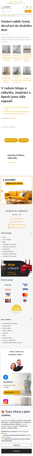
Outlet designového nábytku (10, 323)
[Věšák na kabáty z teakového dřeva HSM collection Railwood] (27, 49)
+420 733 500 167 (18, 2)
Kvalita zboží (6, 249)
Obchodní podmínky (8, 251)
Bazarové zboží (7, 326)
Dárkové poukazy (7, 338)
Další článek (23, 140)
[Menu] (31, 7)
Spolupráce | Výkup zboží (9, 244)
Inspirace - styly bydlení (9, 340)
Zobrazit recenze (11, 162)
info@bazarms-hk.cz (17, 222)
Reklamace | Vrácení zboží (9, 254)
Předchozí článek (11, 140)
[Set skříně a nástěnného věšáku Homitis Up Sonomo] (6, 70)
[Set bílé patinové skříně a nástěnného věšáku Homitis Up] (16, 70)
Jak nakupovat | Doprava (9, 246)
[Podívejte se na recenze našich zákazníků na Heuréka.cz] (16, 309)
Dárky (4, 335)
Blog (4, 242)
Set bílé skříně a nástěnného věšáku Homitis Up (6, 58)
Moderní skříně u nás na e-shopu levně (14, 113)
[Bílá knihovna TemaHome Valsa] (27, 70)
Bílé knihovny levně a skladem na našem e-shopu (17, 111)
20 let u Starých (7, 239)
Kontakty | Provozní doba (9, 256)
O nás (4, 237)
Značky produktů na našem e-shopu (12, 342)
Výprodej (5, 333)
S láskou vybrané (7, 330)
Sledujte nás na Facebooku (18, 224)
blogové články (12, 118)
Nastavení (16, 445)
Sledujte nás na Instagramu (17, 227)
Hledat (28, 11)
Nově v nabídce (7, 328)
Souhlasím (16, 451)
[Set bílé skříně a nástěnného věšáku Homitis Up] (6, 49)
